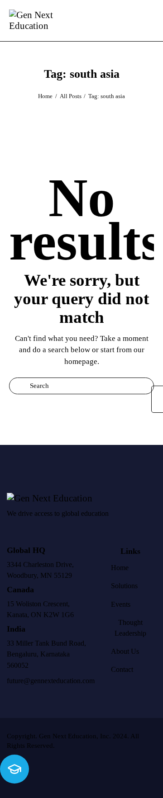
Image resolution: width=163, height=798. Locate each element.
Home (45, 96)
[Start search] (147, 22)
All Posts (71, 96)
